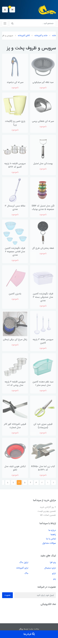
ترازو (54, 573)
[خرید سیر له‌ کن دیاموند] (15, 66)
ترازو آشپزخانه (22, 568)
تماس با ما (51, 538)
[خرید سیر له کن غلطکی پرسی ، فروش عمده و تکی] (43, 105)
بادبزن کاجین (15, 294)
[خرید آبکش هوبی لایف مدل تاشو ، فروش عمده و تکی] (15, 450)
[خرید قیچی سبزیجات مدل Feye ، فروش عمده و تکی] (43, 408)
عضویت (7, 595)
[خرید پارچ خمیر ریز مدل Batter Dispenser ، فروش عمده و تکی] (15, 105)
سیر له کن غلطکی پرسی (43, 121)
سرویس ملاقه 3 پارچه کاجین (43, 341)
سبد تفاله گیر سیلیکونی (42, 82)
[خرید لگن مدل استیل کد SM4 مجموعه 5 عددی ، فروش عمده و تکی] (43, 190)
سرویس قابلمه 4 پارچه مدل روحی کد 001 (15, 383)
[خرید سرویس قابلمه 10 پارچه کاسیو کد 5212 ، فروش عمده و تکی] (15, 148)
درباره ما (52, 530)
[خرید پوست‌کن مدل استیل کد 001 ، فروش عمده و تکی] (43, 148)
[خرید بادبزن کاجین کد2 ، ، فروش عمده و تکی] (15, 278)
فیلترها (27, 634)
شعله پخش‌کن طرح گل (43, 248)
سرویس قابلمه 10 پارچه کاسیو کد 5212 (15, 165)
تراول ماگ (23, 562)
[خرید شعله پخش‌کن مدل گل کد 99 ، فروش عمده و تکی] (43, 232)
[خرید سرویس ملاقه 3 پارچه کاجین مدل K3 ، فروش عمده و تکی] (43, 324)
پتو (54, 579)
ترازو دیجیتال (50, 568)
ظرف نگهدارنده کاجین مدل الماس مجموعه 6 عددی (15, 251)
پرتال (21, 628)
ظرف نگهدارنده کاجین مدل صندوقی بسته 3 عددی (43, 297)
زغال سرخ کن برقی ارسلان (15, 339)
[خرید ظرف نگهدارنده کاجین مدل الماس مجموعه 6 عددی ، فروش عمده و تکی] (15, 232)
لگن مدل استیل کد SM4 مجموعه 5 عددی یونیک (43, 207)
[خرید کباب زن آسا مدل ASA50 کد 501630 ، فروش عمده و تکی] (43, 450)
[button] (12, 9)
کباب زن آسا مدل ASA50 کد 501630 (43, 468)
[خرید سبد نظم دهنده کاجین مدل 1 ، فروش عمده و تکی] (43, 366)
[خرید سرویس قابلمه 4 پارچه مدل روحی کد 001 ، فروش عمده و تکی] (15, 366)
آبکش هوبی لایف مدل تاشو (15, 468)
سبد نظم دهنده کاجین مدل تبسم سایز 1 (43, 383)
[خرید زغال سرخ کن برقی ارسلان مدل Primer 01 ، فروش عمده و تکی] (15, 324)
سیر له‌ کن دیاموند (15, 82)
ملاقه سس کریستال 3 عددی (15, 207)
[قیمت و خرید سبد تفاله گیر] (43, 66)
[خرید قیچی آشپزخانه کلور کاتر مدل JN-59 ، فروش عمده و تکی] (15, 408)
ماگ (26, 573)
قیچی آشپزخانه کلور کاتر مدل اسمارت (15, 425)
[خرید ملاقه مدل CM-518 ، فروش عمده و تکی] (15, 190)
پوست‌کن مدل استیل (43, 163)
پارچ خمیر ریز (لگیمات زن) (15, 122)
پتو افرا (53, 562)
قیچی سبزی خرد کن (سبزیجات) (43, 425)
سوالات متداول (49, 543)
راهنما (53, 534)
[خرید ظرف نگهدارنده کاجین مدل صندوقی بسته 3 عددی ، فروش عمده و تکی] (43, 278)
